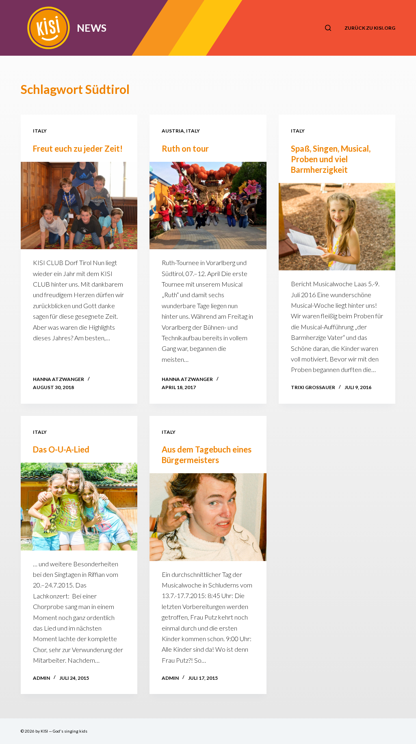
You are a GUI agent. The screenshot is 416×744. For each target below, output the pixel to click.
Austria (173, 131)
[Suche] (328, 28)
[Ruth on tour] (208, 205)
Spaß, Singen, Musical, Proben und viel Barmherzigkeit (330, 159)
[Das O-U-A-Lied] (79, 506)
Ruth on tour (185, 148)
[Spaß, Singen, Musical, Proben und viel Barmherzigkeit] (337, 226)
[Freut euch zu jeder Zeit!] (79, 205)
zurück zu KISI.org (369, 28)
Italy (40, 131)
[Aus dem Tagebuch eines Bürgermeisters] (208, 517)
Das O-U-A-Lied (61, 449)
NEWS (91, 28)
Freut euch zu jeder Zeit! (78, 148)
